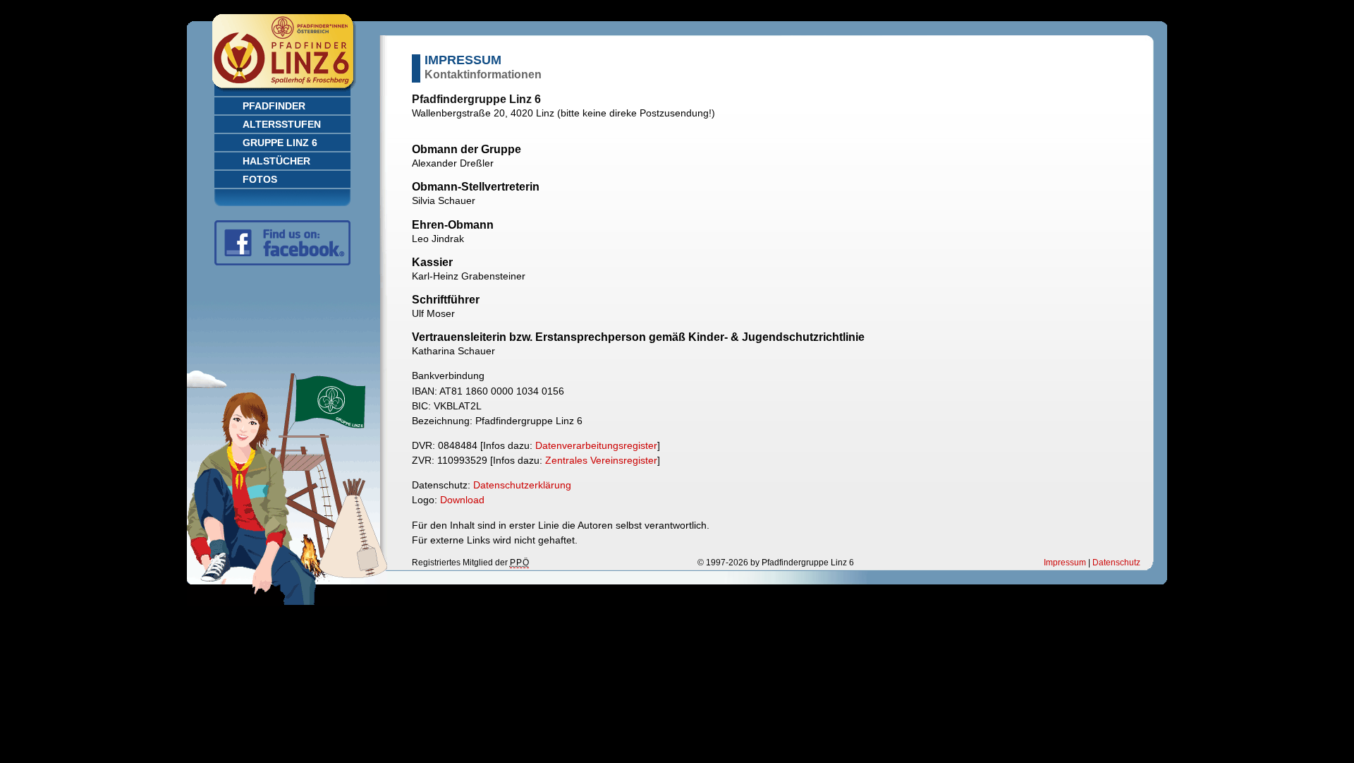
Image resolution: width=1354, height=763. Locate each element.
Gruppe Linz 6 (280, 142)
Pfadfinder (274, 106)
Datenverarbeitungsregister (596, 445)
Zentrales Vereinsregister (601, 460)
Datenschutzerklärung (522, 485)
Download (462, 499)
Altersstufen (282, 124)
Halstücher (276, 161)
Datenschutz (1116, 562)
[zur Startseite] (287, 92)
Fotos (260, 179)
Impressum (1065, 562)
